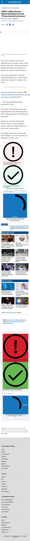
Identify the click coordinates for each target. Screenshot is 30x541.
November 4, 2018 (7, 104)
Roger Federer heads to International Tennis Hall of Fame (22, 273)
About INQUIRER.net (7, 500)
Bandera (4, 525)
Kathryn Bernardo (21, 320)
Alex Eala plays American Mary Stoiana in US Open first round (7, 274)
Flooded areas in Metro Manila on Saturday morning (7, 293)
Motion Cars (5, 532)
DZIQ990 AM (5, 530)
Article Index (5, 511)
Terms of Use (9, 219)
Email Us (4, 481)
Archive (4, 484)
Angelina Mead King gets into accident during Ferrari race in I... (19, 228)
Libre (3, 520)
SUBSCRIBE (25, 405)
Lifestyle (4, 456)
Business (4, 461)
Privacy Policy (17, 220)
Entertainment (11, 320)
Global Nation (5, 466)
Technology (5, 459)
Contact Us (4, 486)
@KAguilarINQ (10, 312)
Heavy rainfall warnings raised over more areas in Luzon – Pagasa (22, 293)
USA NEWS (5, 468)
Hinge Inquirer (6, 522)
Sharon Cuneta (16, 321)
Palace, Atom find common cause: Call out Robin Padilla (8, 307)
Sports (3, 451)
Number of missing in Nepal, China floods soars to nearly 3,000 (7, 259)
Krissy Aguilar (7, 19)
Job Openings (5, 491)
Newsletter (4, 489)
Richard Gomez (7, 321)
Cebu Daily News (6, 527)
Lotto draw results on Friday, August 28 (22, 306)
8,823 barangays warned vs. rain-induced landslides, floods (21, 259)
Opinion (4, 463)
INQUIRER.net (4, 21)
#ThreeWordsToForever (9, 95)
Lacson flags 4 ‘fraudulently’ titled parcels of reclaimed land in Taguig (8, 245)
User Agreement (6, 504)
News (3, 449)
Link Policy (5, 507)
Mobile (3, 477)
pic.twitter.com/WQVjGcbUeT (11, 97)
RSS (3, 479)
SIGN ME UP (15, 216)
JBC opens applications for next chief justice (22, 244)
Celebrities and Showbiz (10, 8)
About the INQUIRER (7, 502)
